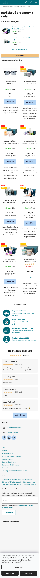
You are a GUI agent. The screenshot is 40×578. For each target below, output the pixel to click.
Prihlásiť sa (9, 513)
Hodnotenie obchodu (20, 351)
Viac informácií (15, 562)
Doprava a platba (7, 459)
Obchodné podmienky (9, 462)
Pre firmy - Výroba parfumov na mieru (14, 471)
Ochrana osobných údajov (10, 465)
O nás (4, 447)
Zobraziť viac (20, 415)
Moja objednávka (7, 453)
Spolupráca (5, 468)
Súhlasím (28, 573)
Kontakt (5, 450)
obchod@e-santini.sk (14, 428)
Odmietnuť (10, 573)
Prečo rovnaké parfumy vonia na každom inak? (17, 480)
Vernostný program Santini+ (11, 456)
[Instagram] (9, 437)
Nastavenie (19, 567)
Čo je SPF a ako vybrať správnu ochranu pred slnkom (19, 484)
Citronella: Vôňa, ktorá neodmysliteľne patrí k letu (18, 482)
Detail (30, 277)
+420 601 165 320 (12, 432)
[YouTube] (13, 437)
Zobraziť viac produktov (19, 49)
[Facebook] (4, 437)
